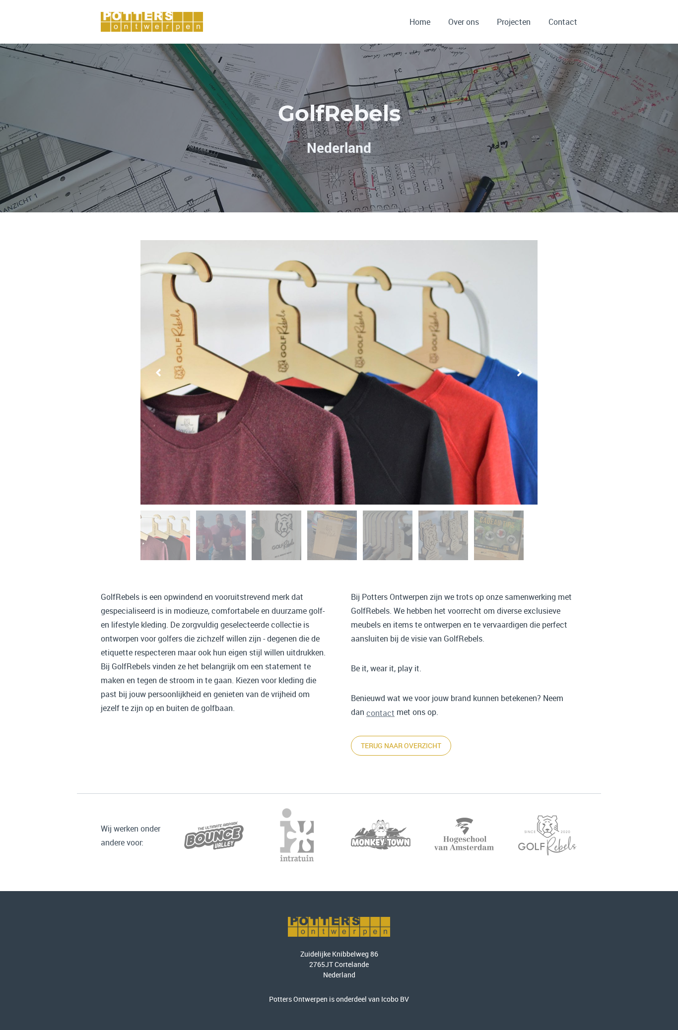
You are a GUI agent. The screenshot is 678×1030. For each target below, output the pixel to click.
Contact (562, 21)
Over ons (463, 21)
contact (380, 713)
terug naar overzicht (401, 745)
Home (419, 21)
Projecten (514, 21)
